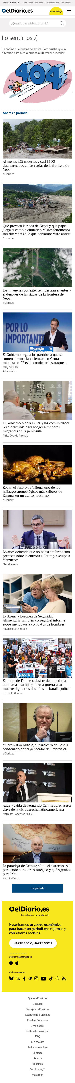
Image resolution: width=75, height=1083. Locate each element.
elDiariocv (8, 499)
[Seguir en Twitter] (18, 978)
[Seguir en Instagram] (36, 978)
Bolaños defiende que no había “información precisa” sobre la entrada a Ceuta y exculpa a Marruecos (36, 556)
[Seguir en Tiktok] (51, 978)
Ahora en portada (15, 113)
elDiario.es (8, 173)
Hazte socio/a (56, 12)
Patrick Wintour (11, 878)
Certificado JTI (37, 1069)
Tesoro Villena (28, 3)
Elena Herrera (10, 564)
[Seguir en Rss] (64, 978)
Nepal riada (39, 3)
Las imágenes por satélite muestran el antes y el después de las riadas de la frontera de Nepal (37, 294)
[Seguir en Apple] (17, 963)
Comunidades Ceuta (52, 3)
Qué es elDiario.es (37, 998)
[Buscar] (62, 23)
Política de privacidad (37, 1031)
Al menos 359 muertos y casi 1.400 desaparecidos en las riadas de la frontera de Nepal (36, 165)
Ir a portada (37, 888)
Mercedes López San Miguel (18, 813)
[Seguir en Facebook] (24, 978)
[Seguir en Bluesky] (11, 978)
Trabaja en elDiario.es (37, 1009)
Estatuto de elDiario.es (37, 1014)
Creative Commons (37, 1020)
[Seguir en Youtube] (43, 978)
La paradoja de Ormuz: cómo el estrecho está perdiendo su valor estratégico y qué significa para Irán (37, 870)
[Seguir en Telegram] (30, 978)
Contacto (38, 1052)
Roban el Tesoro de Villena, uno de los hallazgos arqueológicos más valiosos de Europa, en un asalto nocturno (32, 491)
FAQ (37, 1036)
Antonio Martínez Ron (15, 628)
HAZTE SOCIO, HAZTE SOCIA (32, 943)
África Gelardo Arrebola (15, 435)
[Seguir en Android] (11, 963)
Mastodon (37, 1074)
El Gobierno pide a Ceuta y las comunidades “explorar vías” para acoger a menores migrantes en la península (36, 427)
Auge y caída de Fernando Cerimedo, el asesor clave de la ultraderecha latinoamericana (37, 807)
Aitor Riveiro (9, 371)
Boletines (37, 1063)
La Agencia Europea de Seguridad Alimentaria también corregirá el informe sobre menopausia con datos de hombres (34, 620)
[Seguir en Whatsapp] (57, 978)
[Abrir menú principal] (69, 10)
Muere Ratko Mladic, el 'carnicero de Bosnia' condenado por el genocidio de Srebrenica (36, 747)
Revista (37, 1058)
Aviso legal (37, 1025)
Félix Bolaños (66, 3)
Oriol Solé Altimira (12, 693)
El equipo (37, 1003)
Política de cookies (37, 1047)
